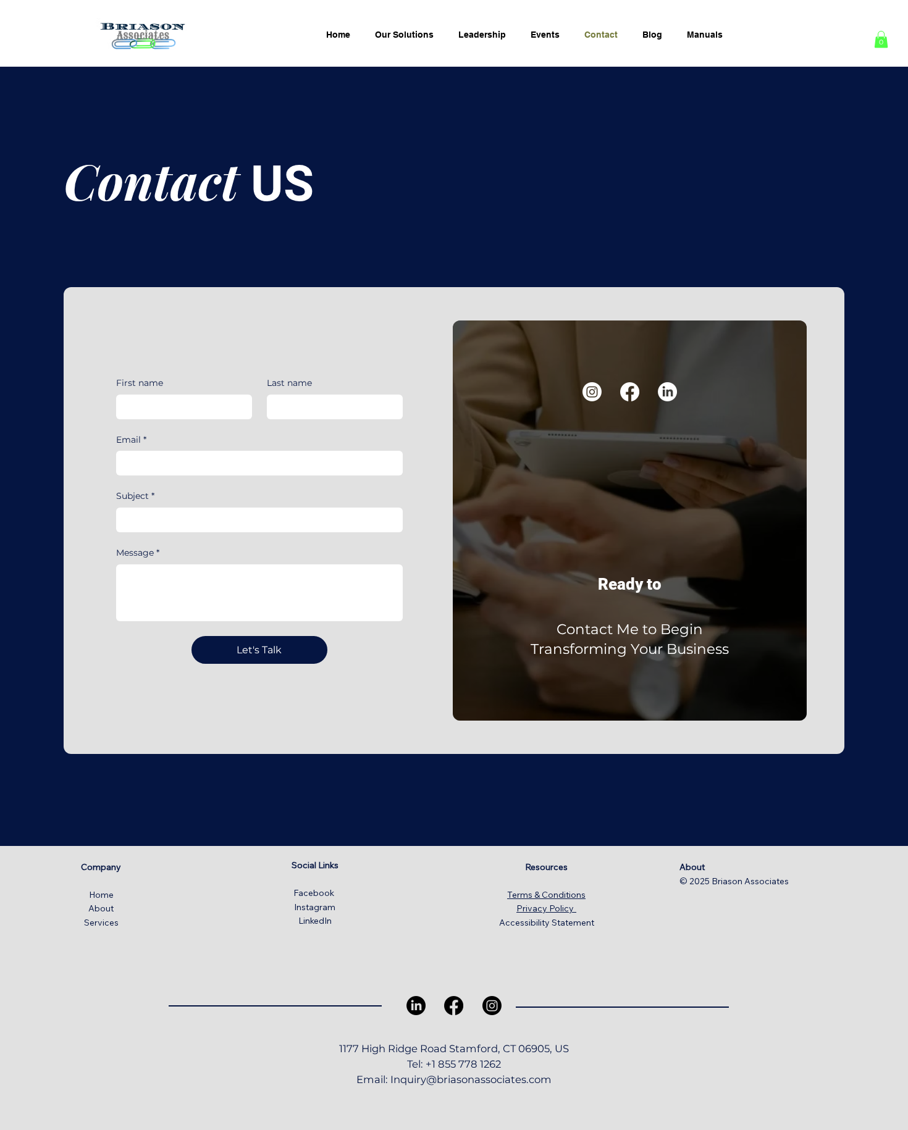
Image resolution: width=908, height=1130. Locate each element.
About (101, 908)
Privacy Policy (546, 908)
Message (137, 552)
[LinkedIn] (667, 391)
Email (131, 439)
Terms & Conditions (546, 894)
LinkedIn (315, 920)
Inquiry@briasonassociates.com (471, 1079)
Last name (289, 382)
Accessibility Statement (546, 922)
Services (101, 922)
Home (101, 894)
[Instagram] (592, 391)
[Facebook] (629, 391)
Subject (135, 495)
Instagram (314, 907)
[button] (881, 39)
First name (139, 382)
